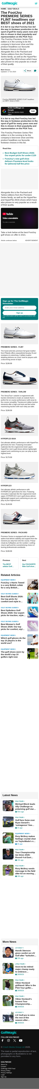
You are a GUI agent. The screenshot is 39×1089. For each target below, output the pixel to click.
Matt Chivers (5, 70)
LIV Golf (18, 948)
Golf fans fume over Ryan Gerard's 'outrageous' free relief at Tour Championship (25, 822)
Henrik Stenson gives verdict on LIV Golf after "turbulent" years (25, 953)
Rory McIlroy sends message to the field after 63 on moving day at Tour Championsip (25, 871)
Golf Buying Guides (9, 594)
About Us (4, 1064)
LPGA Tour (19, 964)
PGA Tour (19, 801)
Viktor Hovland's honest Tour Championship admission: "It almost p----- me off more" (25, 1001)
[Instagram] (9, 1041)
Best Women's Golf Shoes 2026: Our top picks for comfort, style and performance (12, 626)
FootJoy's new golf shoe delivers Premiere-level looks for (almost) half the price (19, 161)
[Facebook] (3, 1041)
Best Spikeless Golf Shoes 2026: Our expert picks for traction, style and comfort (12, 613)
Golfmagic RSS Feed (8, 1068)
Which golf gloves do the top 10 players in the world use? (13, 640)
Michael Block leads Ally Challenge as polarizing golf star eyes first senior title (25, 806)
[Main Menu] (36, 3)
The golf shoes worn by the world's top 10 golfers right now (12, 654)
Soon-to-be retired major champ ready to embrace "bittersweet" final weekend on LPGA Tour (24, 969)
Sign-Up (3, 1077)
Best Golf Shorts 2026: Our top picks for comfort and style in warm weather (12, 599)
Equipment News (8, 580)
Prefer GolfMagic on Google (16, 109)
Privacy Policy (10, 317)
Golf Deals (13, 9)
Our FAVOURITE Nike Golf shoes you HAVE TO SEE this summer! (29, 565)
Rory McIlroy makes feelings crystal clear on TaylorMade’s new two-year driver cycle (25, 839)
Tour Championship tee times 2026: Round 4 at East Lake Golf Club (25, 855)
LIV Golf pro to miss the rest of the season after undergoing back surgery (25, 1017)
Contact (3, 1066)
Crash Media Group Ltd (14, 1047)
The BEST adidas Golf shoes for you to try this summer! (9, 565)
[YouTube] (21, 1041)
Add (33, 111)
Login (3, 1074)
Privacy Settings (6, 1072)
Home (3, 9)
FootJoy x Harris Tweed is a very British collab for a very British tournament (12, 585)
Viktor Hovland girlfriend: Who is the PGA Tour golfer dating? (25, 985)
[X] (15, 1041)
